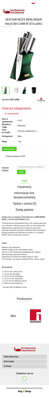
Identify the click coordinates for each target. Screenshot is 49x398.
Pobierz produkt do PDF (15, 156)
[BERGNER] (35, 316)
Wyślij (21, 172)
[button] (24, 357)
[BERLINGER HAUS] (41, 99)
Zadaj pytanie (9, 149)
